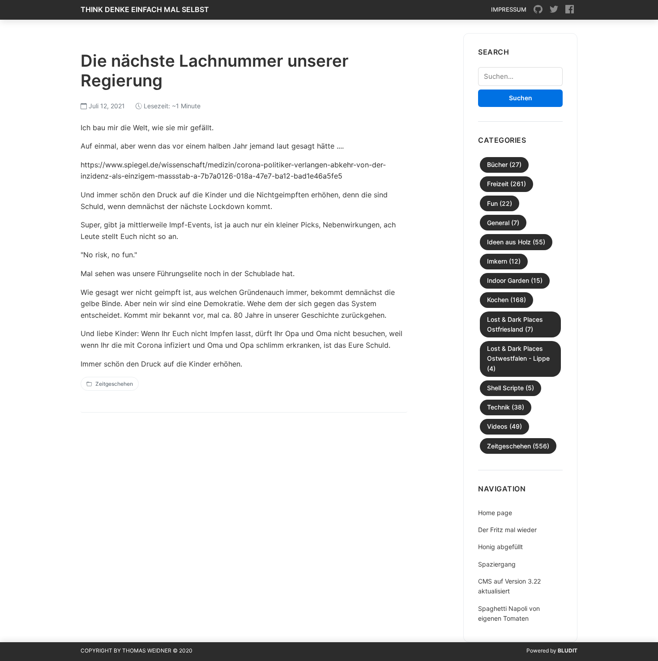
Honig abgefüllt (500, 546)
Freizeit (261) (506, 184)
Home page (495, 512)
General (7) (503, 222)
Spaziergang (497, 564)
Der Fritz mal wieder (507, 529)
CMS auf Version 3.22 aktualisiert (509, 586)
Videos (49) (504, 426)
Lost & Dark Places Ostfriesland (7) (515, 324)
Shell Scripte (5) (510, 388)
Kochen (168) (506, 299)
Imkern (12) (504, 261)
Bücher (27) (504, 164)
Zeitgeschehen (114, 383)
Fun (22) (499, 203)
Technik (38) (505, 407)
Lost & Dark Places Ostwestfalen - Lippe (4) (518, 358)
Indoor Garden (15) (515, 280)
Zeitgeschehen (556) (518, 446)
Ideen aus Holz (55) (516, 242)
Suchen (520, 98)
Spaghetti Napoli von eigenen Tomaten (509, 613)
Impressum (508, 9)
